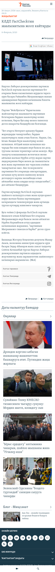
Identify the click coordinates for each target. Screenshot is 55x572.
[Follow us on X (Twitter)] (10, 537)
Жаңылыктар (9, 16)
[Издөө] (38, 568)
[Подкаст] (10, 544)
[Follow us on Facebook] (4, 537)
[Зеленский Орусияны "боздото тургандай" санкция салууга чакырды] (27, 471)
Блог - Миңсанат (15, 507)
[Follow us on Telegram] (22, 537)
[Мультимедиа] (17, 568)
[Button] (48, 38)
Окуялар (9, 316)
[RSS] (4, 544)
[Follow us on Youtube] (16, 537)
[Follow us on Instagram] (41, 537)
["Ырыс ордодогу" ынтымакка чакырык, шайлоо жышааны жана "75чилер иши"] (27, 427)
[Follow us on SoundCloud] (35, 537)
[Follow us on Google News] (28, 537)
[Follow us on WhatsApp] (47, 537)
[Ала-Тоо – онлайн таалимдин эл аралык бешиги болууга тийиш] (11, 516)
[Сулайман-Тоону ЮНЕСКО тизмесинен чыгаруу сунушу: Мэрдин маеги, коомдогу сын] (27, 383)
